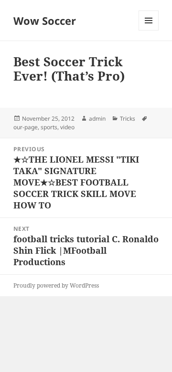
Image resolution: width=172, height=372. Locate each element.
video (67, 127)
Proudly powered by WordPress (56, 285)
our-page (25, 127)
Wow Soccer (44, 20)
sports (49, 127)
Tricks (127, 118)
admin (97, 118)
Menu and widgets (149, 30)
